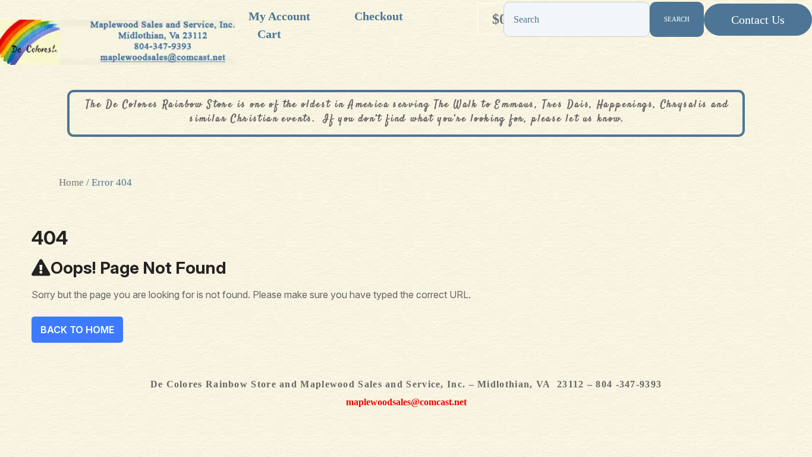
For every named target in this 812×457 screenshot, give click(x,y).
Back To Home (77, 330)
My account (279, 16)
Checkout (378, 16)
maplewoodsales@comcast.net (406, 402)
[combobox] (576, 19)
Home (71, 182)
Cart (269, 33)
